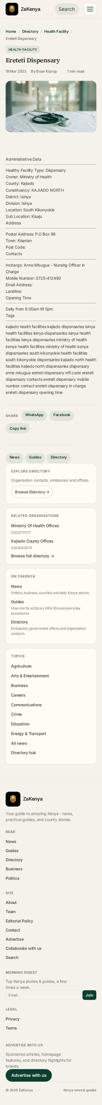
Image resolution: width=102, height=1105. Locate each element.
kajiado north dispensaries (44, 366)
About (11, 902)
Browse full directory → (32, 555)
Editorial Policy (19, 920)
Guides (35, 457)
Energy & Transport (28, 733)
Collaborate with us (23, 948)
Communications (26, 704)
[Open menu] (90, 9)
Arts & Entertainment (30, 675)
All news (19, 743)
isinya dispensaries (50, 333)
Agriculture (21, 666)
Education (20, 723)
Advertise (15, 939)
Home (11, 31)
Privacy (13, 1018)
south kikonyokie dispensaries (33, 359)
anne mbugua (18, 372)
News (15, 457)
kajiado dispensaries (65, 326)
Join (89, 995)
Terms (11, 1028)
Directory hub (23, 752)
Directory (30, 31)
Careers (18, 695)
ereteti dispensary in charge (60, 385)
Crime (16, 714)
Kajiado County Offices (32, 541)
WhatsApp (34, 414)
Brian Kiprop (46, 71)
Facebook (62, 414)
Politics (13, 878)
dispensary (79, 366)
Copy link (18, 428)
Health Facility (56, 31)
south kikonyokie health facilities (58, 353)
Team (11, 911)
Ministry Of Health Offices (35, 525)
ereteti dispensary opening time (34, 392)
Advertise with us (28, 1075)
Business (19, 685)
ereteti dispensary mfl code (56, 372)
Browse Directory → (32, 492)
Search (67, 9)
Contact (13, 930)
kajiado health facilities (26, 326)
